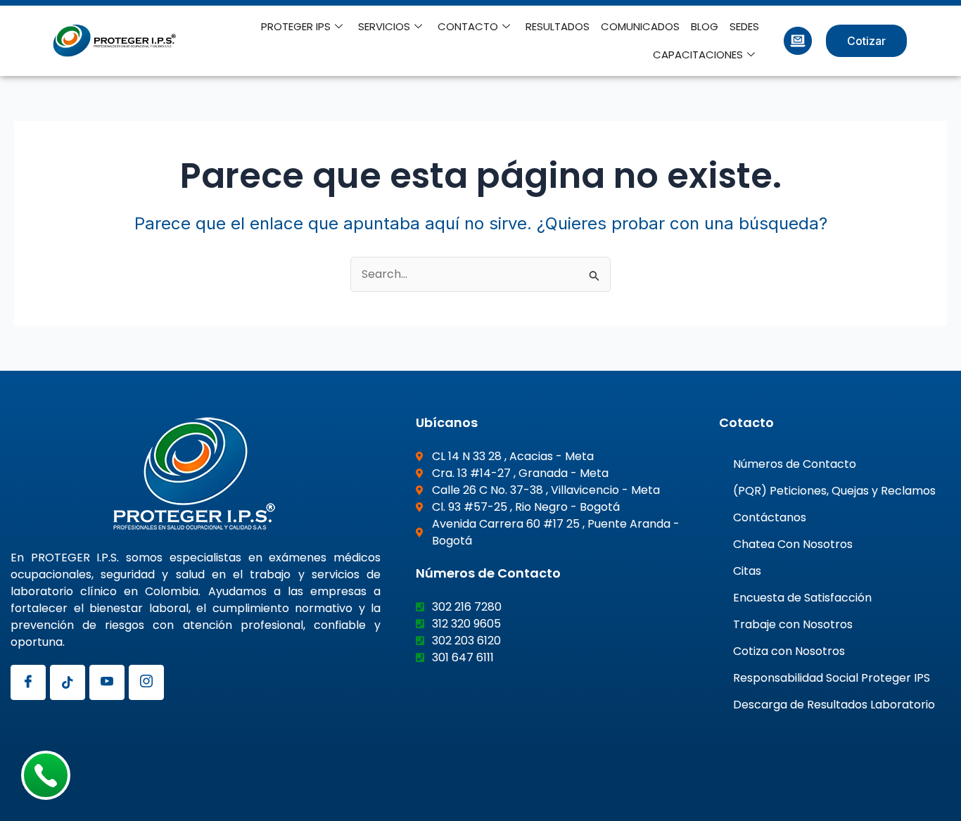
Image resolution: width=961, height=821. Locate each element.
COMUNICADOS (640, 26)
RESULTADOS (558, 26)
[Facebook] (28, 682)
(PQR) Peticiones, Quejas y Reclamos (834, 491)
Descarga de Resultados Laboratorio (834, 704)
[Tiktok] (67, 682)
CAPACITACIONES (698, 54)
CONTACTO (468, 26)
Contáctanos (769, 517)
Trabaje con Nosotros (793, 624)
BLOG (704, 26)
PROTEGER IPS (296, 26)
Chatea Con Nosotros (793, 544)
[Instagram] (146, 682)
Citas (747, 571)
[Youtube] (107, 682)
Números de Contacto (794, 464)
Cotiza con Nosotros (789, 651)
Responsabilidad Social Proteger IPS (831, 678)
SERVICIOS (384, 26)
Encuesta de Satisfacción (802, 598)
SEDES (744, 26)
